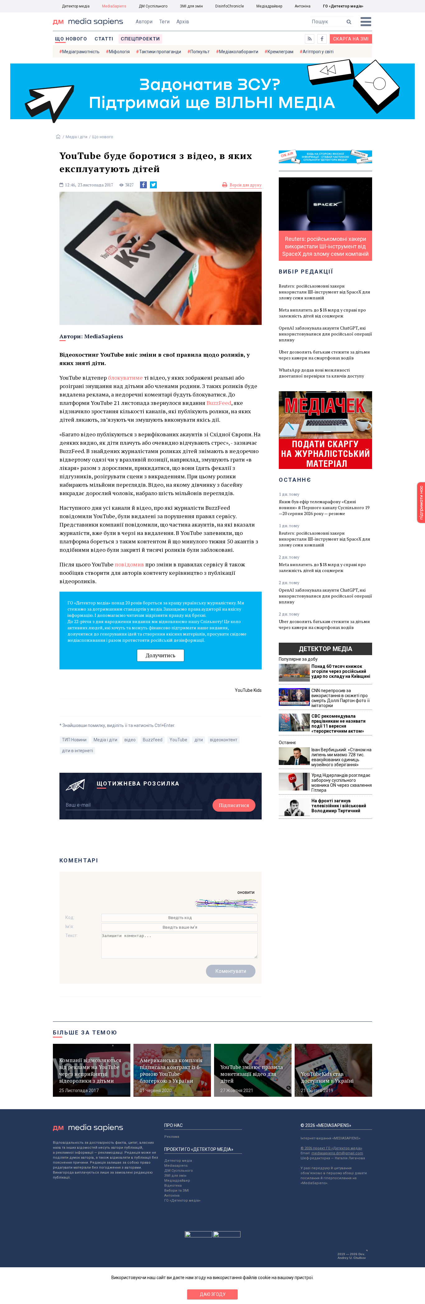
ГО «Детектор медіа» (343, 6)
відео (130, 739)
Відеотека (173, 1186)
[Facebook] (143, 184)
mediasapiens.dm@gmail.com (337, 1153)
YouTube (178, 739)
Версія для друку (246, 185)
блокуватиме (126, 377)
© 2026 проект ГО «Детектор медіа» (331, 1148)
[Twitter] (153, 184)
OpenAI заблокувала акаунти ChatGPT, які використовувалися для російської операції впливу (325, 334)
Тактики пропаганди (160, 51)
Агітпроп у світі (318, 51)
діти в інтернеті (77, 750)
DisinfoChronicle (229, 6)
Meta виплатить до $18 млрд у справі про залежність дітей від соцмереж (322, 313)
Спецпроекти (140, 39)
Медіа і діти (76, 136)
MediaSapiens (114, 6)
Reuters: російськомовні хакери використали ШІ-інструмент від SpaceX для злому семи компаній (324, 292)
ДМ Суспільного (153, 6)
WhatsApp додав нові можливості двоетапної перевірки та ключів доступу (321, 373)
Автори (144, 22)
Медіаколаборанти (238, 51)
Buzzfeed (152, 739)
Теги (164, 22)
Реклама (171, 1137)
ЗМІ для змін (191, 6)
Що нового (71, 39)
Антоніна (303, 6)
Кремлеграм (280, 51)
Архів (182, 22)
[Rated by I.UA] (198, 1235)
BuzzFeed (219, 402)
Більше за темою (85, 1032)
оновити (246, 892)
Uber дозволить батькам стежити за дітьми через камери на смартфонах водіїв (324, 355)
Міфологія (119, 51)
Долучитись (160, 655)
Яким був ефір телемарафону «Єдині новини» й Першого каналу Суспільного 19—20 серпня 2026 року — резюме (324, 507)
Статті (104, 39)
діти (198, 739)
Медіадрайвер (269, 6)
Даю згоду (213, 1294)
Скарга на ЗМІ (351, 38)
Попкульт (200, 51)
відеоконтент (223, 739)
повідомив (130, 564)
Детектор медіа (76, 6)
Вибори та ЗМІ (176, 1191)
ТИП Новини (74, 739)
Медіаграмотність (81, 51)
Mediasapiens (176, 1166)
